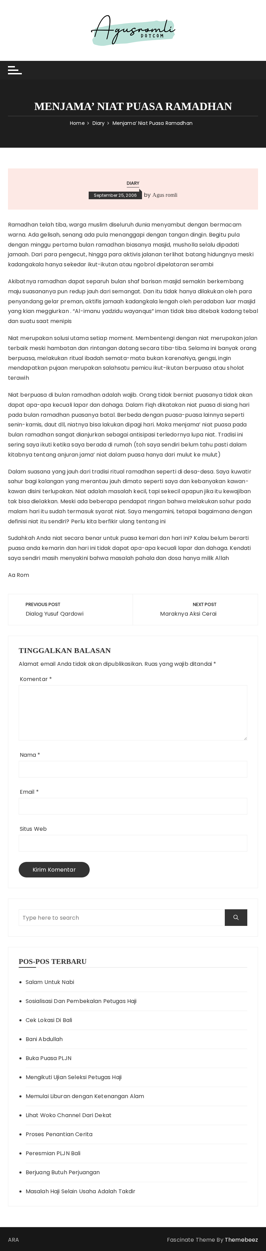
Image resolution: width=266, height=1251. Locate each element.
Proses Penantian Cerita (59, 1134)
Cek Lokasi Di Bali (49, 1020)
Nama (30, 755)
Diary (133, 183)
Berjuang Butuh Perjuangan (63, 1172)
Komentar (36, 679)
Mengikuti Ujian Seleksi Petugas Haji (74, 1077)
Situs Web (33, 829)
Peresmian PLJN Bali (53, 1153)
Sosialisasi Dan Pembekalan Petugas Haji (81, 1001)
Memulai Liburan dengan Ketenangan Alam (85, 1096)
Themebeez (241, 1240)
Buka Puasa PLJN (48, 1058)
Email (29, 792)
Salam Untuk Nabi (50, 982)
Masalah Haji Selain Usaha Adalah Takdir (81, 1191)
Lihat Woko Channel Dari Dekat (69, 1115)
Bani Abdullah (44, 1039)
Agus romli (165, 195)
